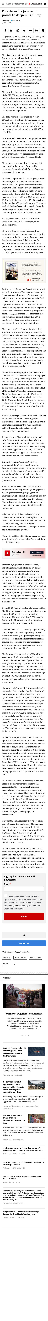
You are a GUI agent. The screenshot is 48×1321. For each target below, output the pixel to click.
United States (35, 958)
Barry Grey (5, 20)
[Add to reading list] (43, 30)
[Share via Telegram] (24, 30)
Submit (24, 916)
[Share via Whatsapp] (18, 30)
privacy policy (13, 906)
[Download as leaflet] (37, 30)
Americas (6, 958)
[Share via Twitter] (11, 30)
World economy (9, 964)
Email (6, 884)
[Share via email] (30, 30)
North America (20, 958)
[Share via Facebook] (5, 30)
